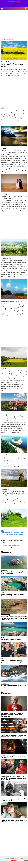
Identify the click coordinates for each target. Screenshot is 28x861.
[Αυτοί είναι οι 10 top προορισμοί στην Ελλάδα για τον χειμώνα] (14, 673)
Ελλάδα (2, 592)
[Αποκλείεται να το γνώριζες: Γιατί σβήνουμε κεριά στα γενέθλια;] (14, 746)
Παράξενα (7, 615)
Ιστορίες (2, 615)
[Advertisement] (14, 24)
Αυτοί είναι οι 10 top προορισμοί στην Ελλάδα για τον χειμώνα (13, 686)
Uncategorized (4, 570)
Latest (14, 5)
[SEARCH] (26, 8)
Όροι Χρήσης (6, 858)
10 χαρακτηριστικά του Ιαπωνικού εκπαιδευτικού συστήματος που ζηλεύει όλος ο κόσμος (13, 736)
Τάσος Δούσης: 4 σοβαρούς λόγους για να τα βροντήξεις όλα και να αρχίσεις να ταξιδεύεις (12, 661)
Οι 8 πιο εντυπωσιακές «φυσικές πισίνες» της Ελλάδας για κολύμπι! (13, 595)
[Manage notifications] (25, 859)
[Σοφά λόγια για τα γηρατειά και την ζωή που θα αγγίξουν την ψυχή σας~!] (14, 788)
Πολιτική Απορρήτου (14, 858)
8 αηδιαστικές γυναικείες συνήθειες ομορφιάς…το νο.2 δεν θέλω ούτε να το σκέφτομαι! (14, 821)
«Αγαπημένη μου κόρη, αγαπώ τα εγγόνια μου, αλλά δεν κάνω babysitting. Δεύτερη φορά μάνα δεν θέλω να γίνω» (13, 778)
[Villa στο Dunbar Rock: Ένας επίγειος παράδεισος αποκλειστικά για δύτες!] (14, 562)
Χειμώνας (6, 683)
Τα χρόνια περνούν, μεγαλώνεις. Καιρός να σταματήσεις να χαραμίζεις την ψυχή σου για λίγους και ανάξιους (12, 715)
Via (1, 528)
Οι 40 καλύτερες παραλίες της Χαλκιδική (11, 639)
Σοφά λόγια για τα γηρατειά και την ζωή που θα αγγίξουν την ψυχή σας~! (13, 799)
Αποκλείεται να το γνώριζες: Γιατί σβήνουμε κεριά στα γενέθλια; (14, 756)
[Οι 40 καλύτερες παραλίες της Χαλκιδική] (14, 629)
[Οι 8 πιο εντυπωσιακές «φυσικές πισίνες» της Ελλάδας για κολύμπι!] (14, 583)
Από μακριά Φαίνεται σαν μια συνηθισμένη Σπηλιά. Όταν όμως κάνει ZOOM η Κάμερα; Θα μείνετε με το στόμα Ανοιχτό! (14, 618)
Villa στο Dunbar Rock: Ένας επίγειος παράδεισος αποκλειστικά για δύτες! (13, 572)
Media (2, 658)
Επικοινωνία (22, 858)
